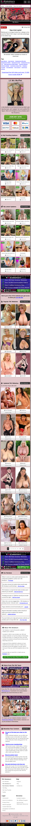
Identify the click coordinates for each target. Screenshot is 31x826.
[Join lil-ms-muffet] (15, 45)
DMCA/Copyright (6, 804)
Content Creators (21, 798)
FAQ (18, 783)
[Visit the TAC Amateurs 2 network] (15, 677)
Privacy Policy (13, 825)
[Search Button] (25, 2)
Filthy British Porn (18, 591)
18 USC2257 (5, 798)
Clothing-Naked (5, 66)
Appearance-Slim (16, 62)
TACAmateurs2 (5, 691)
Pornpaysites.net (24, 603)
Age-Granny (11, 61)
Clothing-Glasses (23, 64)
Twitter (4, 792)
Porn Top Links (23, 619)
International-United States (11, 64)
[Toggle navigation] (28, 2)
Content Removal (6, 806)
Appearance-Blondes (20, 61)
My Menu (15, 22)
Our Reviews (5, 781)
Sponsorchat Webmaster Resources (22, 803)
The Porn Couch (16, 597)
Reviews (4, 654)
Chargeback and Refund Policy (8, 809)
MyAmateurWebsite (7, 720)
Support (19, 781)
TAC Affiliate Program (22, 800)
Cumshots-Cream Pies (15, 66)
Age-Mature (4, 61)
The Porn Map (21, 586)
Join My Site (19, 297)
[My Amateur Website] (16, 706)
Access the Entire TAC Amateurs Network (15, 117)
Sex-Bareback (9, 67)
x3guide (26, 607)
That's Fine (20, 825)
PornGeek (10, 580)
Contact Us (19, 785)
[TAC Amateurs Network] (7, 2)
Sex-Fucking (17, 67)
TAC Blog (4, 788)
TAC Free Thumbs (6, 790)
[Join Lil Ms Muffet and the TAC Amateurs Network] (6, 123)
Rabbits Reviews (12, 614)
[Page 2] (18, 548)
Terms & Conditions (7, 800)
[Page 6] (20, 548)
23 (22, 548)
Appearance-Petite (6, 62)
